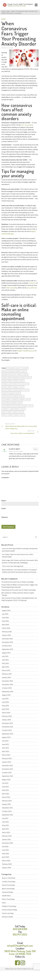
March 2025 (6, 670)
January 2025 (6, 677)
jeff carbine (5, 593)
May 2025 (5, 663)
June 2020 (5, 850)
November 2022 (7, 769)
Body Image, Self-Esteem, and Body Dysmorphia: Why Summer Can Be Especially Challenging (20, 561)
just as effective (32, 288)
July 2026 (5, 614)
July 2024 (5, 698)
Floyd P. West (14, 449)
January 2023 (6, 762)
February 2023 (7, 758)
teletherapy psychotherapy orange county (17, 406)
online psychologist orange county (15, 374)
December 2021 (7, 808)
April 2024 (5, 709)
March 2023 (6, 755)
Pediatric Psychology (9, 906)
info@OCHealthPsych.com (26, 351)
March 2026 (6, 628)
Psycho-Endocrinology (9, 910)
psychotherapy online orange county (15, 390)
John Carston (5, 598)
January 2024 (6, 720)
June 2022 (5, 786)
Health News (6, 895)
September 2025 (7, 649)
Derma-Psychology (8, 885)
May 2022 (5, 790)
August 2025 (6, 653)
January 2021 (6, 839)
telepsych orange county (11, 393)
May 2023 (5, 748)
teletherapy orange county (12, 402)
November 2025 (7, 642)
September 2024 (7, 691)
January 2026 (6, 635)
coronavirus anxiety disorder (17, 368)
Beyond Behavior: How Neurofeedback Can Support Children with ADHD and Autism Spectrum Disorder (19, 571)
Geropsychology (7, 892)
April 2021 (5, 829)
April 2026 (5, 624)
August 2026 (6, 610)
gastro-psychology (8, 888)
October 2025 (7, 646)
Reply (35, 449)
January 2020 (6, 867)
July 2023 (5, 741)
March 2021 (6, 832)
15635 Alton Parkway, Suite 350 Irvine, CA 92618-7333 (20, 952)
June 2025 (5, 660)
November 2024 (7, 684)
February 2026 (7, 631)
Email (3, 508)
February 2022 (7, 801)
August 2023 (6, 737)
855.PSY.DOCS (20, 934)
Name (4, 500)
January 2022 (6, 804)
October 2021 (7, 811)
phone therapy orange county (13, 387)
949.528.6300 (20, 929)
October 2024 (7, 688)
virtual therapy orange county (13, 415)
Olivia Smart (5, 590)
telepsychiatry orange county (13, 396)
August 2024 (6, 695)
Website (4, 517)
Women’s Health (7, 917)
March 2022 (6, 797)
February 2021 (7, 836)
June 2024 (5, 702)
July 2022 (5, 783)
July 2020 (5, 846)
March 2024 (6, 712)
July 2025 (5, 656)
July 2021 (5, 818)
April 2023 (5, 751)
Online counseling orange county (14, 371)
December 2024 (7, 681)
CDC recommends (27, 125)
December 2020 (7, 843)
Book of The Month (8, 878)
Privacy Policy (31, 968)
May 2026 (5, 621)
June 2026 (5, 617)
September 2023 (7, 734)
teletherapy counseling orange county (16, 399)
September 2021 (7, 815)
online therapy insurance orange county (16, 377)
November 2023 (7, 727)
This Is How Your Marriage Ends (12, 566)
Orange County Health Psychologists (15, 384)
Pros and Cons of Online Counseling (21, 582)
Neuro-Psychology (8, 899)
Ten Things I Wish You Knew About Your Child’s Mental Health (17, 555)
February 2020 (7, 864)
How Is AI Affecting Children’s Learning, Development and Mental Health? (20, 550)
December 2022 (7, 765)
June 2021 (5, 822)
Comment (5, 477)
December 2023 (7, 723)
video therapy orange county (12, 412)
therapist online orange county (13, 409)
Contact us (32, 283)
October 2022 (7, 772)
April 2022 (5, 793)
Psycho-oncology (8, 913)
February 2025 (7, 674)
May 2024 (5, 705)
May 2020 (5, 853)
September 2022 (7, 776)
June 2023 (5, 744)
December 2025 (7, 639)
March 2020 (6, 860)
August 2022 (6, 779)
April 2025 (5, 667)
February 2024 (7, 716)
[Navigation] (36, 5)
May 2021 (5, 825)
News (3, 19)
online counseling (11, 288)
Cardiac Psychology (8, 881)
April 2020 (5, 857)
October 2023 (7, 730)
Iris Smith (4, 582)
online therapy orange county (13, 380)
